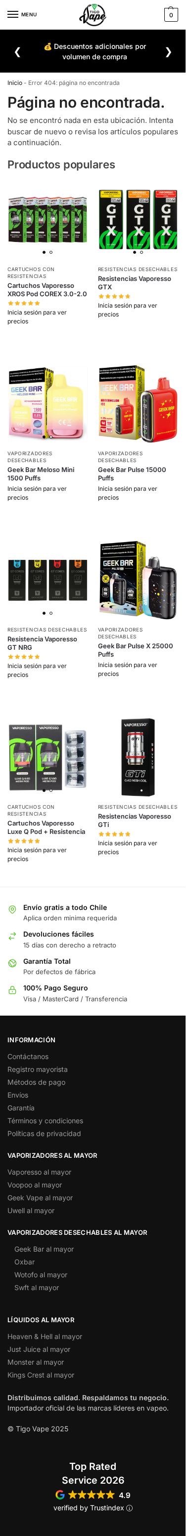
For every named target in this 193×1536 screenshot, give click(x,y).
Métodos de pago (36, 1082)
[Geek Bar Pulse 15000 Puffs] (138, 404)
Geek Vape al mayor (40, 1197)
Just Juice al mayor (38, 1349)
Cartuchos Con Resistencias (31, 810)
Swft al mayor (36, 1287)
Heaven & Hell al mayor (44, 1336)
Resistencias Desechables (138, 269)
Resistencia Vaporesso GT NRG (42, 643)
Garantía (21, 1107)
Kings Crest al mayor (40, 1375)
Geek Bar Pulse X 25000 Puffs (135, 650)
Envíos (17, 1095)
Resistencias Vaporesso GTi (134, 820)
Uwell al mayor (30, 1210)
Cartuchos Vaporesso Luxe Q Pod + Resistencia (46, 827)
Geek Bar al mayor (44, 1249)
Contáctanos (27, 1056)
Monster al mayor (35, 1362)
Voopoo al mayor (34, 1185)
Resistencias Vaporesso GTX (134, 283)
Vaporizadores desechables (29, 456)
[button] (170, 15)
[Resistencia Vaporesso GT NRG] (47, 580)
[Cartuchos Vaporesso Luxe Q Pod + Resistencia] (47, 757)
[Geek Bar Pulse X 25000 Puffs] (138, 580)
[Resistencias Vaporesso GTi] (138, 757)
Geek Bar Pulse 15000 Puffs (132, 474)
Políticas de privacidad (44, 1133)
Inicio (14, 82)
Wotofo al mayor (40, 1274)
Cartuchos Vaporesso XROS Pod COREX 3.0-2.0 (47, 289)
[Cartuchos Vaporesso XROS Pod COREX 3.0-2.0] (47, 219)
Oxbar (24, 1262)
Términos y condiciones (45, 1120)
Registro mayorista (37, 1069)
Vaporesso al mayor (39, 1172)
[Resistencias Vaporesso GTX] (138, 219)
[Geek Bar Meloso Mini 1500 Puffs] (47, 404)
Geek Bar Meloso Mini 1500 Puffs (40, 474)
